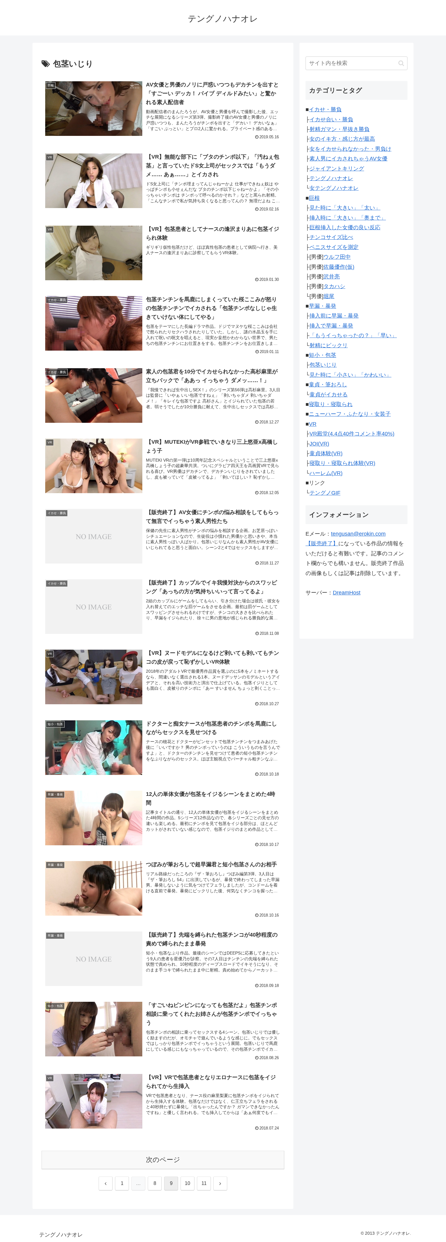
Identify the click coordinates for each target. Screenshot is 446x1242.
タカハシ (334, 286)
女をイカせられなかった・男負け (350, 149)
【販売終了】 (322, 543)
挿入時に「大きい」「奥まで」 (347, 218)
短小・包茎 (322, 355)
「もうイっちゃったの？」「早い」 (353, 335)
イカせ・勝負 (325, 109)
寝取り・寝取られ (331, 404)
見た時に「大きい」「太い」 (344, 208)
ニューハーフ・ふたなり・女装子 (350, 414)
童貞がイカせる (328, 395)
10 (187, 1183)
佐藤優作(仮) (338, 267)
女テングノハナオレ (334, 188)
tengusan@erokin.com (358, 534)
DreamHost (346, 593)
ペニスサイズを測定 (334, 247)
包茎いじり (323, 365)
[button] (401, 63)
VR (312, 424)
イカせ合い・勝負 (331, 119)
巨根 (314, 198)
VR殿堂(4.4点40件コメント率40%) (351, 434)
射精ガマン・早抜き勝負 (339, 129)
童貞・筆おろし (328, 385)
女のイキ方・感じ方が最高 (342, 139)
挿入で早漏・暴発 (331, 326)
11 (204, 1183)
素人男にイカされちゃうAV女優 (348, 159)
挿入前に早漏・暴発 (334, 316)
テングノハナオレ (331, 178)
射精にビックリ (328, 345)
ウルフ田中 (337, 257)
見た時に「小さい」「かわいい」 (350, 375)
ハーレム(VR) (326, 473)
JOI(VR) (319, 444)
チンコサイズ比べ (331, 237)
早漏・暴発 (322, 306)
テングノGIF (324, 493)
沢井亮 (331, 277)
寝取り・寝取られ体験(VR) (342, 463)
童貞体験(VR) (326, 453)
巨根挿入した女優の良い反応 (344, 227)
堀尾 (328, 296)
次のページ (163, 1159)
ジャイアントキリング (336, 169)
